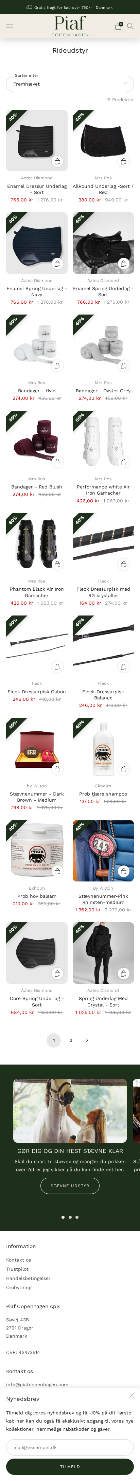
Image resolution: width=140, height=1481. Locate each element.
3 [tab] (76, 1217)
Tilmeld (70, 1466)
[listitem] (70, 7)
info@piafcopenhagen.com (37, 1384)
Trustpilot (17, 1269)
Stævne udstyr (70, 1185)
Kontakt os (18, 1260)
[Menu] (9, 26)
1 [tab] (63, 1217)
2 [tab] (70, 1217)
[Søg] (130, 25)
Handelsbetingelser (28, 1278)
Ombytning (18, 1287)
